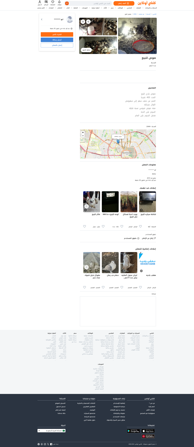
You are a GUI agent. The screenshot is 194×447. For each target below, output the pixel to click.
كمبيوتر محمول (99, 372)
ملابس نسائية (109, 335)
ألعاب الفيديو (100, 386)
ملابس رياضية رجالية (107, 353)
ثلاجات (54, 335)
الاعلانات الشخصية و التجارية (86, 403)
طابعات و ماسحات (98, 380)
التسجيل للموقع (60, 403)
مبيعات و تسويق (88, 347)
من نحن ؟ (152, 403)
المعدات (51, 8)
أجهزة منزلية (95, 8)
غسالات (53, 337)
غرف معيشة (62, 339)
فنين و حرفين (89, 337)
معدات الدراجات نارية (134, 343)
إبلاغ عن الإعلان (147, 238)
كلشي (154, 14)
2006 (135, 14)
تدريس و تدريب (88, 345)
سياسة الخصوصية (119, 407)
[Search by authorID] (69, 19)
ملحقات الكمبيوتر (98, 384)
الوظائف (120, 8)
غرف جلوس (62, 337)
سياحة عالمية (72, 339)
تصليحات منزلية (88, 335)
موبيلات (101, 366)
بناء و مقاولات (88, 339)
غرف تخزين (63, 343)
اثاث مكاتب (63, 357)
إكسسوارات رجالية (108, 355)
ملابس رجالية (110, 347)
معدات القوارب (135, 349)
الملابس (129, 8)
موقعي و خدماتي (87, 353)
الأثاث (105, 8)
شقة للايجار (121, 337)
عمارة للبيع (121, 343)
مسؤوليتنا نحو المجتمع (147, 413)
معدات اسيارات (135, 339)
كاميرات (101, 374)
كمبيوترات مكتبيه (98, 368)
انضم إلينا (152, 407)
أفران (54, 341)
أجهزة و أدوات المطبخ (49, 355)
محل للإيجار (121, 351)
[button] (118, 141)
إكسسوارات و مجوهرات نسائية (104, 339)
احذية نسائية (110, 337)
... (153, 359)
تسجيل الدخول (60, 407)
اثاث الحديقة (62, 347)
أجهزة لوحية (100, 370)
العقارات (138, 8)
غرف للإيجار (121, 347)
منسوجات (63, 353)
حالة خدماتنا (61, 413)
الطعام (60, 8)
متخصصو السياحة (89, 417)
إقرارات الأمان (150, 410)
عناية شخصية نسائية (107, 343)
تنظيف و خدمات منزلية (86, 341)
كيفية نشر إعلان (60, 410)
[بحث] (67, 3)
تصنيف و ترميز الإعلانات (117, 410)
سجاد (64, 349)
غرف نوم (63, 335)
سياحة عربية (72, 337)
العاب (67, 8)
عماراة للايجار (121, 345)
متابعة (154, 174)
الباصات (137, 345)
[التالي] (86, 206)
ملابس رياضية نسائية (107, 345)
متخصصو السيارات (89, 413)
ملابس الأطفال (109, 357)
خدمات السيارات (135, 337)
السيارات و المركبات (151, 8)
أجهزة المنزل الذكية (50, 357)
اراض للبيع (122, 341)
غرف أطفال (62, 341)
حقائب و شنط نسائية (107, 341)
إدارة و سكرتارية (88, 349)
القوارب (137, 347)
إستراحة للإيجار (120, 349)
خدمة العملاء (89, 351)
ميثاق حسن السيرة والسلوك (116, 420)
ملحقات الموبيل (99, 378)
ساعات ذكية (100, 376)
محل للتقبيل (121, 353)
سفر (112, 8)
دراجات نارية (136, 341)
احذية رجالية (110, 351)
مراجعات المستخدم (119, 417)
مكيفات (53, 349)
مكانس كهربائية (51, 339)
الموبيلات (84, 8)
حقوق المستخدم (130, 238)
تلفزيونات (53, 343)
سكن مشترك (121, 355)
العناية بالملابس (51, 353)
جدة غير (74, 341)
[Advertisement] (118, 77)
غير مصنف (141, 14)
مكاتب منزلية (62, 345)
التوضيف (92, 410)
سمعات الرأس (99, 382)
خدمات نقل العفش (87, 343)
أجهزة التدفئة (51, 351)
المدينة (148, 14)
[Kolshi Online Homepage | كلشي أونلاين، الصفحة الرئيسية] (145, 3)
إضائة (64, 351)
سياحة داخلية (72, 335)
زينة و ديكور (62, 355)
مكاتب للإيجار (121, 357)
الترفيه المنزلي (99, 388)
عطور (112, 349)
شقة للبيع (122, 335)
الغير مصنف (41, 8)
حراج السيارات (136, 335)
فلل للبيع (122, 339)
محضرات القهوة (51, 347)
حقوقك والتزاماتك (119, 413)
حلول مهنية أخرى (89, 420)
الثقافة (76, 8)
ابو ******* (152, 169)
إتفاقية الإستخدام (119, 403)
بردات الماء (53, 345)
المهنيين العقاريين (89, 407)
